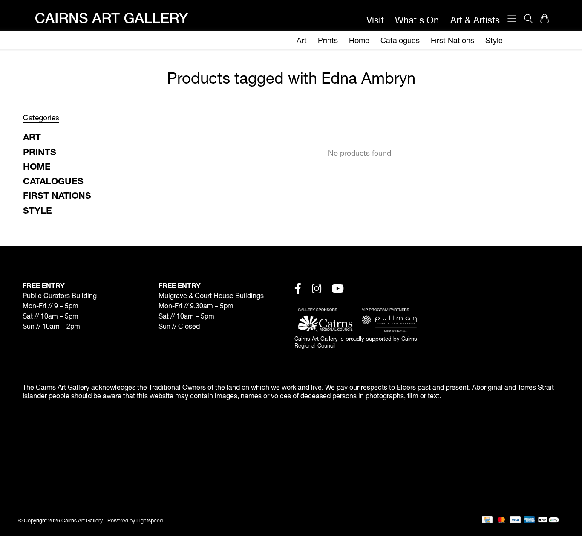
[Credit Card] (487, 520)
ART (32, 136)
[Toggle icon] (528, 18)
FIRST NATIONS (57, 195)
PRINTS (39, 151)
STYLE (37, 210)
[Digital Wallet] (548, 520)
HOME (37, 166)
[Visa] (515, 520)
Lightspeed (149, 520)
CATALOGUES (53, 180)
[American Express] (529, 520)
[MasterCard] (501, 520)
